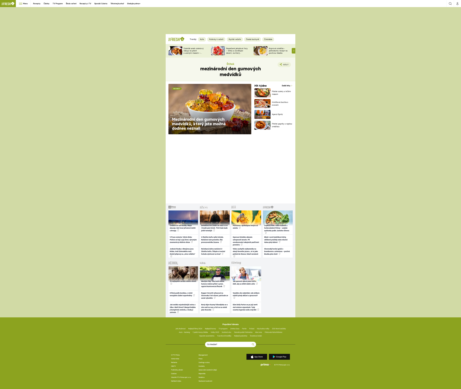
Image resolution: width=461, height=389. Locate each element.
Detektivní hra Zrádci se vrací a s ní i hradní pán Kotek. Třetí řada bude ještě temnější (214, 228)
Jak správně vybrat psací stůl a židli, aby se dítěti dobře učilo (244, 282)
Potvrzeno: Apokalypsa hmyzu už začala (245, 226)
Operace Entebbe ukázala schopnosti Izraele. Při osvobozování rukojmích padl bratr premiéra (246, 241)
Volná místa (175, 359)
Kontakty (202, 366)
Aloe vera (258, 332)
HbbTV (173, 366)
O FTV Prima (175, 355)
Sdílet (285, 65)
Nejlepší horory (210, 329)
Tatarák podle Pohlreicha (243, 332)
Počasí (251, 329)
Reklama (174, 362)
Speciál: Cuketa (100, 3)
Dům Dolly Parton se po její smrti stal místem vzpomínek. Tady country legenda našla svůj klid (245, 307)
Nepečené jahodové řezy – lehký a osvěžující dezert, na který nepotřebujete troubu (237, 51)
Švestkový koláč (256, 336)
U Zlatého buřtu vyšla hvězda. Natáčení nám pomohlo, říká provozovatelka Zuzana (212, 239)
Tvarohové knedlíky (224, 336)
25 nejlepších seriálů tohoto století (183, 281)
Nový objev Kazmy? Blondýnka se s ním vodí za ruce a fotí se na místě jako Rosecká (214, 307)
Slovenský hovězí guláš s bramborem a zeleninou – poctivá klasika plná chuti (277, 251)
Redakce (202, 377)
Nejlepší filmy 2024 (195, 329)
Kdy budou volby (263, 329)
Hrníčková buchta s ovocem (280, 103)
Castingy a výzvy (204, 362)
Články (46, 3)
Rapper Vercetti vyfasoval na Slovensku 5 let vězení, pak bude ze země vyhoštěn (214, 295)
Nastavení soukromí (205, 381)
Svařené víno (226, 332)
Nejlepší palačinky (240, 336)
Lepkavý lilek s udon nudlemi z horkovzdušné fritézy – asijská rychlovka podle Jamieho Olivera (276, 228)
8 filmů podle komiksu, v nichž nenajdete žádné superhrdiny (181, 294)
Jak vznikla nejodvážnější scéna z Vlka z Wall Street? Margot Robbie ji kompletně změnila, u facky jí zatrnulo (183, 308)
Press (201, 359)
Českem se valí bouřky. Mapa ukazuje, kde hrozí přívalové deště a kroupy (183, 228)
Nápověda (202, 373)
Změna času (234, 329)
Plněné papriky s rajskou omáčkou (282, 125)
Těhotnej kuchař (117, 3)
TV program (223, 329)
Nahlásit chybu (176, 381)
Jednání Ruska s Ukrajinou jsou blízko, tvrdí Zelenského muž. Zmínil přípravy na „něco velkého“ (182, 251)
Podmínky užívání (177, 370)
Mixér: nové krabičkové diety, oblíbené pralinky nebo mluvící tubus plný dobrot (276, 239)
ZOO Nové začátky (279, 329)
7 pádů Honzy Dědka (200, 332)
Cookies (174, 373)
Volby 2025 (215, 332)
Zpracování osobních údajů (208, 370)
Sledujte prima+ (133, 3)
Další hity (286, 85)
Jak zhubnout (180, 329)
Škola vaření (71, 3)
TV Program (58, 3)
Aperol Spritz (277, 114)
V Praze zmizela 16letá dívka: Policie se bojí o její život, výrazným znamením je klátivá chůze (183, 239)
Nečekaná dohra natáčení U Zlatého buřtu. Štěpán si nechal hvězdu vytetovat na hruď (213, 251)
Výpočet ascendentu (206, 336)
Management (203, 355)
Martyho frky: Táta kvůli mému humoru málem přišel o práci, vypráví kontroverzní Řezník (212, 283)
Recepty (36, 3)
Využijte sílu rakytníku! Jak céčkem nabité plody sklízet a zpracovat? (246, 294)
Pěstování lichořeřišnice (273, 332)
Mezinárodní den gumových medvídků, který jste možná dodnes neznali (199, 124)
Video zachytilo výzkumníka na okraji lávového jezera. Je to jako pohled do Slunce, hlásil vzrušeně (245, 251)
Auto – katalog (184, 332)
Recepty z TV (85, 3)
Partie (244, 329)
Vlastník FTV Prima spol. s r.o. (181, 377)
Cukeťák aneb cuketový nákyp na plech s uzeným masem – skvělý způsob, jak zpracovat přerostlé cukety (194, 54)
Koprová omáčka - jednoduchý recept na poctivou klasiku (278, 50)
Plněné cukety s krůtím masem (281, 92)
